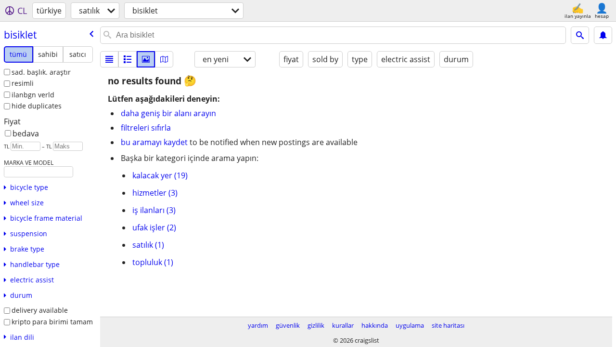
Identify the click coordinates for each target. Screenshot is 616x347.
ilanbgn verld (33, 94)
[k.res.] (127, 59)
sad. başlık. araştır (41, 72)
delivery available (40, 310)
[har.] (164, 59)
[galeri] (146, 59)
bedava (26, 133)
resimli (23, 83)
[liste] (109, 59)
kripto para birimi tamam (52, 321)
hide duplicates (37, 105)
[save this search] (603, 35)
